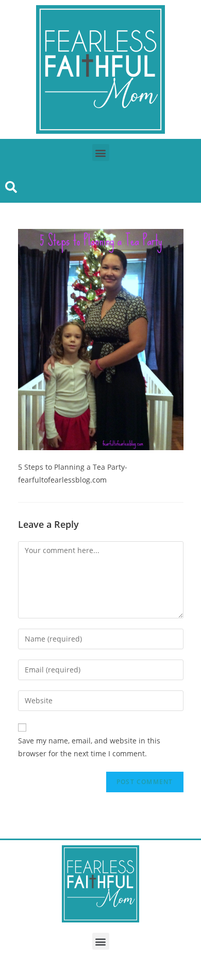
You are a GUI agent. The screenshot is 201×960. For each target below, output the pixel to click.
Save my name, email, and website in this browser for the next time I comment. (89, 747)
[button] (100, 152)
